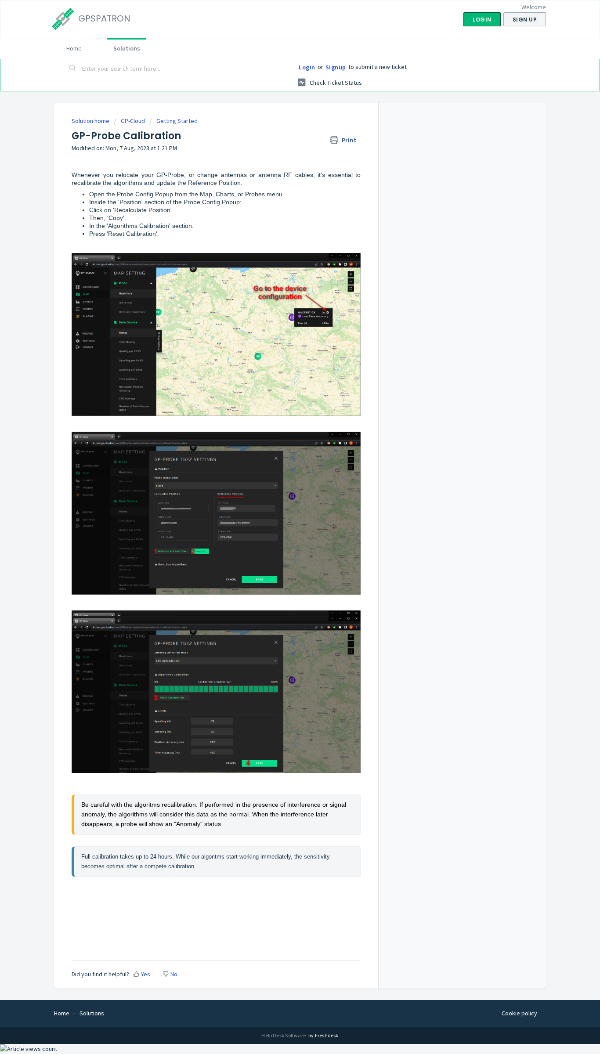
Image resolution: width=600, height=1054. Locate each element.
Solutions (126, 48)
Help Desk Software (284, 1035)
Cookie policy (519, 1013)
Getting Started (177, 121)
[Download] (284, 423)
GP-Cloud (133, 121)
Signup (335, 67)
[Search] (73, 69)
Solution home (91, 121)
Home (74, 48)
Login (307, 67)
